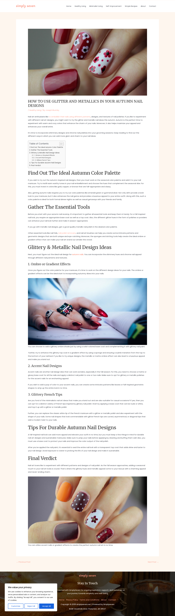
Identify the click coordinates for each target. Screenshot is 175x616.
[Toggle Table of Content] (60, 144)
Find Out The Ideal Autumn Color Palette (46, 147)
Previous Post (23, 562)
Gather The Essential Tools (41, 150)
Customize (15, 606)
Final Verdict (36, 165)
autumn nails (77, 254)
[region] (31, 597)
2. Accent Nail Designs (43, 158)
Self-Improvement (114, 6)
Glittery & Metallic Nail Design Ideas (45, 153)
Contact (152, 6)
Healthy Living (80, 6)
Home (68, 6)
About (143, 6)
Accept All (46, 606)
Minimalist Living (96, 6)
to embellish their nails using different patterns (69, 116)
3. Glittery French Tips (42, 160)
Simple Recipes (131, 6)
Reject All (31, 606)
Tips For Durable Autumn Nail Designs (46, 163)
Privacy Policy (72, 600)
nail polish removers (67, 233)
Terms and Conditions (89, 600)
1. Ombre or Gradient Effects (44, 155)
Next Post (153, 562)
